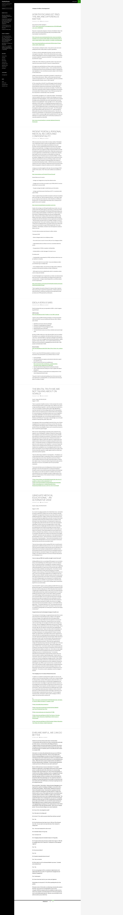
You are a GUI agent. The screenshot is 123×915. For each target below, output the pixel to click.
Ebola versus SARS (42, 302)
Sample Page (74, 1)
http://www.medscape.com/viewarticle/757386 (43, 712)
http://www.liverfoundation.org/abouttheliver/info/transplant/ (47, 482)
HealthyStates (6, 1)
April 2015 (3, 59)
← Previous (45, 901)
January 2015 (4, 62)
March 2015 (4, 60)
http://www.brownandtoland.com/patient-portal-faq (43, 205)
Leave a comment (45, 21)
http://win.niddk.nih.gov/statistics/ (40, 704)
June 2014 (4, 68)
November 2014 (5, 63)
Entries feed (4, 82)
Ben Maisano (4, 43)
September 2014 (5, 65)
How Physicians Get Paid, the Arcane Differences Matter (46, 16)
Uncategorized (4, 74)
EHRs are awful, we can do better (47, 733)
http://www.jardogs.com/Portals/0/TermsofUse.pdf (43, 174)
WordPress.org (4, 86)
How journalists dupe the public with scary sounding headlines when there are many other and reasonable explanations (7, 21)
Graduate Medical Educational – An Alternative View (42, 497)
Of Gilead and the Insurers (6, 25)
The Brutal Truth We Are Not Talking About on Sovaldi (46, 391)
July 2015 (3, 57)
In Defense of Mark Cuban (6, 29)
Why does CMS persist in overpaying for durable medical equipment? (7, 16)
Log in (3, 81)
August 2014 (4, 66)
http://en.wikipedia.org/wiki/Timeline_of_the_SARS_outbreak (45, 314)
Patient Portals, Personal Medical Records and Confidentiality (46, 133)
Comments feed (5, 84)
